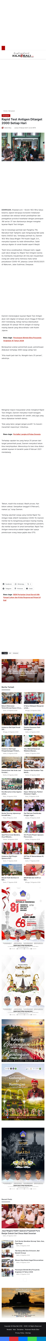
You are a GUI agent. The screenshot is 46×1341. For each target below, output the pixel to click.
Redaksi (9, 1329)
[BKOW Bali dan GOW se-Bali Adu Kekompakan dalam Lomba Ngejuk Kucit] (34, 870)
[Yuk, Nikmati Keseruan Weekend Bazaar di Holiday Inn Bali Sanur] (34, 741)
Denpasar (12, 111)
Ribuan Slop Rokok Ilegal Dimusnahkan (29, 1260)
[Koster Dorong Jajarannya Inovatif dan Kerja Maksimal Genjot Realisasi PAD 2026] (12, 805)
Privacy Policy (19, 1333)
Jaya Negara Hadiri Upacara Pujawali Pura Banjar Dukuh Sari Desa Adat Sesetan (23, 673)
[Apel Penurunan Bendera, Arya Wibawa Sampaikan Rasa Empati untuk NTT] (12, 827)
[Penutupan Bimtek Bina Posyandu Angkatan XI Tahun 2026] (7, 1273)
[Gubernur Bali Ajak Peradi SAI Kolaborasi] (12, 719)
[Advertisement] (23, 23)
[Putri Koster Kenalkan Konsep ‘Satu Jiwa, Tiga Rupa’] (7, 1244)
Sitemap (28, 1333)
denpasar (15, 653)
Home (5, 111)
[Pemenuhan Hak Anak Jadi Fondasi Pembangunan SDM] (12, 762)
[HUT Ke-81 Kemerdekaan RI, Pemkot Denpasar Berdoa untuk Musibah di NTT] (34, 848)
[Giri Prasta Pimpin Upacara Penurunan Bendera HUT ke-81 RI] (34, 827)
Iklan (14, 1329)
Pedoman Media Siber (32, 1329)
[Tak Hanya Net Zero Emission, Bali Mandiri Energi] (7, 1254)
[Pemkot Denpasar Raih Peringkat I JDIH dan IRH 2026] (34, 719)
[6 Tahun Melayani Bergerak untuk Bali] (34, 698)
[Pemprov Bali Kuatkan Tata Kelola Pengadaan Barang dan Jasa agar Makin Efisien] (34, 762)
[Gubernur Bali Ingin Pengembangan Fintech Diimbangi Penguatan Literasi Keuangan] (12, 741)
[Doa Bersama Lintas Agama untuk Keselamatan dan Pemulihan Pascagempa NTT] (12, 784)
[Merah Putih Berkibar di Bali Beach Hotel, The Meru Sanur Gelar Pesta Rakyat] (12, 870)
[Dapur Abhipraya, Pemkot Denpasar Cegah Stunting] (34, 784)
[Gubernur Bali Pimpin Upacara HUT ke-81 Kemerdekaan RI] (12, 848)
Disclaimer (20, 1329)
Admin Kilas (7, 128)
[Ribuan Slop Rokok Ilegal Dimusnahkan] (7, 1263)
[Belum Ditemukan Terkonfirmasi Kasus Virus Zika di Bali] (12, 698)
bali (10, 653)
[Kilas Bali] (23, 55)
